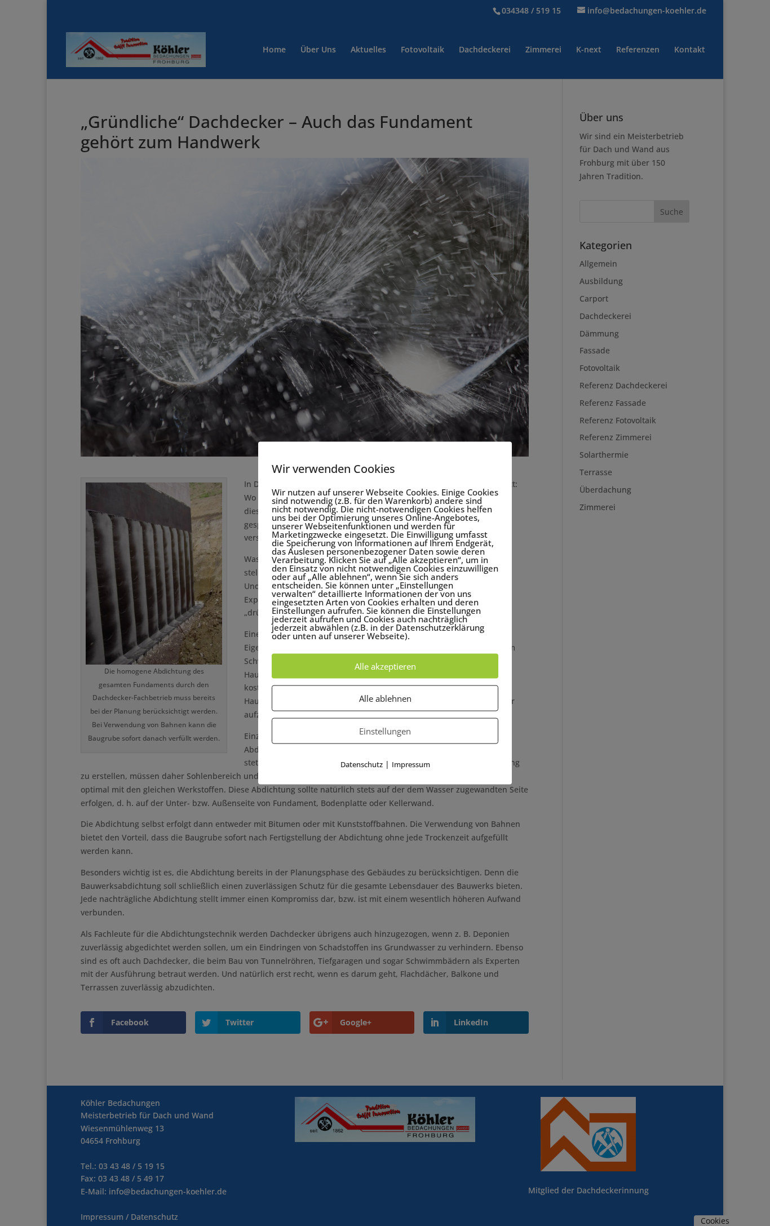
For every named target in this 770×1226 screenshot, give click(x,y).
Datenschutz (361, 764)
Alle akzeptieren (385, 665)
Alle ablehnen (385, 697)
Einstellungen (385, 730)
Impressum (411, 764)
